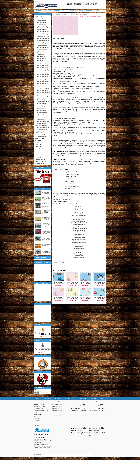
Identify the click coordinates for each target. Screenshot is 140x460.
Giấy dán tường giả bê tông (43, 27)
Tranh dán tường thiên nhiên (43, 92)
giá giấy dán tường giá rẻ (79, 231)
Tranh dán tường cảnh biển (43, 88)
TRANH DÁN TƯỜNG (40, 56)
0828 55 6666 (45, 444)
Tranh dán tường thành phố (43, 85)
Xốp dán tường (40, 54)
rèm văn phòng (79, 252)
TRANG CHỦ (38, 10)
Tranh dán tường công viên (43, 70)
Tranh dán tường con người (43, 69)
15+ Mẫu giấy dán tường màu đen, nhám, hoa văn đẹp (46, 205)
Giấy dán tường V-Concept (43, 101)
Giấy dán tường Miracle (42, 131)
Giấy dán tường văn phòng (43, 34)
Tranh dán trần (40, 60)
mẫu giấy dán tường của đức (79, 215)
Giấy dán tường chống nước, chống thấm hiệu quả (46, 198)
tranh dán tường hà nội (79, 248)
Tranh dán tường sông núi (43, 81)
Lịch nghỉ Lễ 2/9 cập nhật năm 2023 (46, 245)
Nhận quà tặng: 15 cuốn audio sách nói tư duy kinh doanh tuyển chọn (46, 232)
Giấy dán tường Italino (42, 136)
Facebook (56, 262)
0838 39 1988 (45, 446)
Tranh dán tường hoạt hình (43, 78)
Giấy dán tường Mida (41, 110)
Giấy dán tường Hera (41, 108)
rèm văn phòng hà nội (79, 254)
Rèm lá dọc (38, 155)
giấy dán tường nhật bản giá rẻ (79, 221)
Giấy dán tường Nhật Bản (72, 174)
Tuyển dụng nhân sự (39, 412)
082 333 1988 (42, 449)
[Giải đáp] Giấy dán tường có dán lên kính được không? (46, 225)
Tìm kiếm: (36, 389)
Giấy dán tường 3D (41, 51)
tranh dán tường (79, 245)
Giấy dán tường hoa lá (42, 29)
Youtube (37, 422)
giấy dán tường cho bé (65, 118)
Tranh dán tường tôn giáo (42, 87)
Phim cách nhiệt (69, 188)
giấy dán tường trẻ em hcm (79, 240)
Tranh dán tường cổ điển (42, 67)
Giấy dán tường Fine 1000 (43, 121)
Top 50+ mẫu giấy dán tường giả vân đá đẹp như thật (46, 192)
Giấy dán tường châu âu (42, 43)
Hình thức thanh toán (39, 404)
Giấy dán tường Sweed (42, 134)
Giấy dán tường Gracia (42, 114)
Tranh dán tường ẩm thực (42, 65)
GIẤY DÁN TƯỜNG (40, 16)
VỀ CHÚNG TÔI (47, 10)
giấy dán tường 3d (79, 209)
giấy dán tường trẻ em (79, 234)
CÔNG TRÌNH (89, 10)
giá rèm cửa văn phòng (79, 257)
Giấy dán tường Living (42, 97)
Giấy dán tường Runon (42, 117)
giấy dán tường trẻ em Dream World (74, 67)
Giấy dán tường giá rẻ (42, 49)
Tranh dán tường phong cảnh (43, 79)
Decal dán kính (39, 142)
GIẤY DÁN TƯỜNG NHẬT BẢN (43, 116)
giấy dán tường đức (78, 212)
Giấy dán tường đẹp (41, 18)
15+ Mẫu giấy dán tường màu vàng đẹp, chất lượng (46, 218)
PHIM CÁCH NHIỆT (40, 138)
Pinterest (37, 420)
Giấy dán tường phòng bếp (43, 38)
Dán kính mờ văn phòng (71, 186)
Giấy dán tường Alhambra (43, 127)
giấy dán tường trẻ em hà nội (79, 239)
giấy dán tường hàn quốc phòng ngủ (79, 228)
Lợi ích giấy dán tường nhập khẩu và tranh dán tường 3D (46, 251)
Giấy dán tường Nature (42, 106)
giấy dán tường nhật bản (79, 219)
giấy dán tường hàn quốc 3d (79, 230)
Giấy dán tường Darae (42, 112)
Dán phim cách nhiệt (57, 410)
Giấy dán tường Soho (42, 105)
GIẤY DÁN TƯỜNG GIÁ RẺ (42, 132)
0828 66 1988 (43, 447)
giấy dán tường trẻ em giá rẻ (78, 236)
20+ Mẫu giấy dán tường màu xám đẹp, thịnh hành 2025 (46, 212)
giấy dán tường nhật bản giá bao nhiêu (79, 222)
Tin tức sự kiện (40, 188)
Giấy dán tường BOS (41, 103)
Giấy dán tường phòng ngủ (43, 36)
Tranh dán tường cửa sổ (42, 72)
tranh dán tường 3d (79, 246)
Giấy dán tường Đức (70, 176)
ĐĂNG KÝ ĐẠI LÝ (40, 163)
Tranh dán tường (69, 181)
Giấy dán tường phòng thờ (43, 40)
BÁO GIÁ (65, 10)
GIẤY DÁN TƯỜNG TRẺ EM (64, 14)
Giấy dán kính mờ (40, 144)
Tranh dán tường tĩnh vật (42, 90)
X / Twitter (62, 262)
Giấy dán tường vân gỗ (42, 26)
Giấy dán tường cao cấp (42, 42)
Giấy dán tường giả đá (42, 24)
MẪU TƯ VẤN (80, 10)
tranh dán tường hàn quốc (79, 250)
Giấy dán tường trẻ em (71, 179)
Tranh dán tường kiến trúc (43, 94)
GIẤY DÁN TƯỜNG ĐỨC (41, 125)
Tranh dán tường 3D (41, 58)
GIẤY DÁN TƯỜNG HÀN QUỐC (43, 96)
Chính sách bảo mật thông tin (41, 410)
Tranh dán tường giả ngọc (43, 62)
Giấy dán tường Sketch (42, 99)
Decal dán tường (40, 52)
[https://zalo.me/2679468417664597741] (42, 177)
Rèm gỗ (38, 153)
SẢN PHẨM (56, 10)
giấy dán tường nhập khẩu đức (79, 213)
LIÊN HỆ (97, 10)
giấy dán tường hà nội (79, 208)
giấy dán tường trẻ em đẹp (79, 237)
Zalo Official (37, 424)
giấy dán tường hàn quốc (79, 226)
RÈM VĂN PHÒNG (40, 149)
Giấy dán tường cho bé (42, 45)
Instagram (37, 418)
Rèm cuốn (38, 151)
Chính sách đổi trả (39, 408)
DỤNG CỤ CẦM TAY (40, 159)
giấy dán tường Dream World (63, 107)
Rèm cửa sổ (38, 157)
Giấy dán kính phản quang (72, 183)
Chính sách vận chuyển (40, 406)
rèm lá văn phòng (79, 255)
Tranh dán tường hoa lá (42, 76)
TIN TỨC (72, 10)
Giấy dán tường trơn (41, 20)
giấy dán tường (85, 46)
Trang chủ (55, 14)
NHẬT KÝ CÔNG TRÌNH (41, 161)
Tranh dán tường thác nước (43, 83)
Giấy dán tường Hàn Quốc (72, 172)
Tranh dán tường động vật (43, 74)
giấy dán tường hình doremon (79, 242)
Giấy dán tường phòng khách (43, 33)
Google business (38, 425)
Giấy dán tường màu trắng (43, 31)
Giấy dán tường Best (41, 119)
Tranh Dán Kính (39, 140)
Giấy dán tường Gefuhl (42, 129)
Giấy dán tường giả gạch (42, 22)
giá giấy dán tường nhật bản (79, 224)
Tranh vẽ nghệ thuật (41, 63)
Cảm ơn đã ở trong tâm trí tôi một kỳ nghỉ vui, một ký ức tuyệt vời (46, 239)
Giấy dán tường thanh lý (42, 47)
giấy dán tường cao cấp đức (79, 217)
